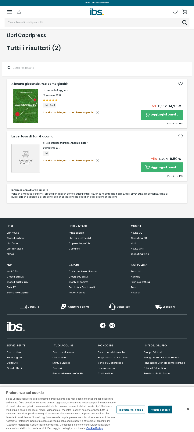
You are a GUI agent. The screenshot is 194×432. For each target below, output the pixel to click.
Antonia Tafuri (79, 142)
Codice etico (105, 373)
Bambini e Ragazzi (18, 292)
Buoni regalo (14, 357)
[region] (97, 409)
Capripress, (49, 95)
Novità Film (13, 271)
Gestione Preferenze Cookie (67, 373)
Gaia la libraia (15, 368)
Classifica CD (139, 238)
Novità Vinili (137, 248)
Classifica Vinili (140, 254)
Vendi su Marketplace (110, 362)
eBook (10, 254)
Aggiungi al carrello (164, 114)
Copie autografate (79, 243)
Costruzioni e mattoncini (83, 271)
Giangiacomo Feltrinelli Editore (161, 357)
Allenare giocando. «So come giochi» (39, 84)
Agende (135, 276)
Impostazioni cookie (131, 409)
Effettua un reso (61, 362)
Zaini (134, 287)
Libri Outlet (12, 243)
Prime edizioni (76, 232)
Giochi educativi (78, 276)
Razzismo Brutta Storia (157, 373)
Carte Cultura (60, 357)
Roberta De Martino (58, 142)
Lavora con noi (106, 368)
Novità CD (136, 232)
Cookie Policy (94, 428)
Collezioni (74, 248)
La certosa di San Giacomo (32, 136)
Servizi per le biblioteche (111, 352)
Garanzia (57, 368)
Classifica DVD (15, 276)
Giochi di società (78, 282)
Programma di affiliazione (113, 357)
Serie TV (11, 287)
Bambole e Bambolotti (82, 287)
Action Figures (77, 292)
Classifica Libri (15, 238)
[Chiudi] (188, 409)
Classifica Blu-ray (17, 282)
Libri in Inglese (15, 248)
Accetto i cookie (160, 409)
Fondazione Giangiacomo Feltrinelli (164, 362)
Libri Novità (13, 232)
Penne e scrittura (140, 282)
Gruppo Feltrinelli (153, 352)
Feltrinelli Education (155, 368)
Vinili (133, 243)
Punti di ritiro (14, 352)
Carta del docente (63, 352)
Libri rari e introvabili (80, 238)
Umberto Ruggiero (57, 90)
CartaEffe (12, 362)
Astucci (135, 292)
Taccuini (136, 271)
